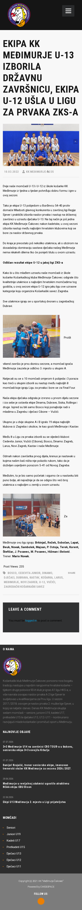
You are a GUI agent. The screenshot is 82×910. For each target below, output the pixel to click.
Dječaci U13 (14, 853)
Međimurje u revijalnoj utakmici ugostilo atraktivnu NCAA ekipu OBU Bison (36, 785)
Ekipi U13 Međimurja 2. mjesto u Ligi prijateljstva (34, 802)
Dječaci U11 (14, 866)
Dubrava (22, 577)
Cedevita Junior (29, 573)
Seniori (11, 827)
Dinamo (47, 573)
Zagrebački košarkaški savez (24, 586)
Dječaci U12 (14, 860)
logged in (31, 620)
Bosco (12, 573)
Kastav (34, 577)
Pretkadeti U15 (16, 847)
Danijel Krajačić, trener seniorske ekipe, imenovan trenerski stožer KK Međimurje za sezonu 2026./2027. (37, 767)
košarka (47, 577)
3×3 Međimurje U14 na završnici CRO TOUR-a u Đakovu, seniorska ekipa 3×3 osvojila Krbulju (38, 748)
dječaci (9, 577)
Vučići (51, 582)
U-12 (42, 582)
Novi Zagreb (29, 582)
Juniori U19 (14, 834)
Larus (58, 577)
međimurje (11, 582)
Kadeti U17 (13, 840)
